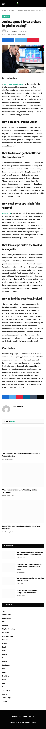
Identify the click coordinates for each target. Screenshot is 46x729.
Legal (4, 672)
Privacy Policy (28, 716)
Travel (4, 701)
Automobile (6, 614)
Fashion (5, 640)
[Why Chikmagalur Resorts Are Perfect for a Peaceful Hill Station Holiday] (8, 555)
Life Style (5, 676)
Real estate (6, 687)
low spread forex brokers (13, 84)
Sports (4, 694)
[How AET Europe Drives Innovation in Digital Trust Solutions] (23, 511)
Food (4, 647)
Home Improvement (9, 658)
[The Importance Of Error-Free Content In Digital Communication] (23, 438)
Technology (6, 698)
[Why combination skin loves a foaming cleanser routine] (8, 581)
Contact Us (16, 716)
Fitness (4, 643)
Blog (3, 622)
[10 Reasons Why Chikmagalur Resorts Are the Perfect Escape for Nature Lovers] (8, 567)
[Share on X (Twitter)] (20, 40)
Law (3, 669)
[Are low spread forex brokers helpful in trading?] (23, 59)
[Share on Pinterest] (33, 40)
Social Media (6, 690)
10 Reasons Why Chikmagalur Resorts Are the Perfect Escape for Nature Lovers (29, 566)
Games (4, 651)
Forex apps (6, 213)
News (4, 680)
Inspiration (6, 665)
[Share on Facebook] (8, 40)
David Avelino (13, 31)
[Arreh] (23, 4)
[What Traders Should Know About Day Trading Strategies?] (23, 475)
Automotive (6, 618)
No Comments (12, 34)
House (4, 661)
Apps (4, 611)
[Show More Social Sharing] (42, 40)
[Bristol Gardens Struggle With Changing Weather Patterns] (8, 593)
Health (4, 654)
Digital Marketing (8, 629)
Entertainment (7, 636)
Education (5, 632)
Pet (3, 683)
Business (6, 16)
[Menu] (3, 3)
